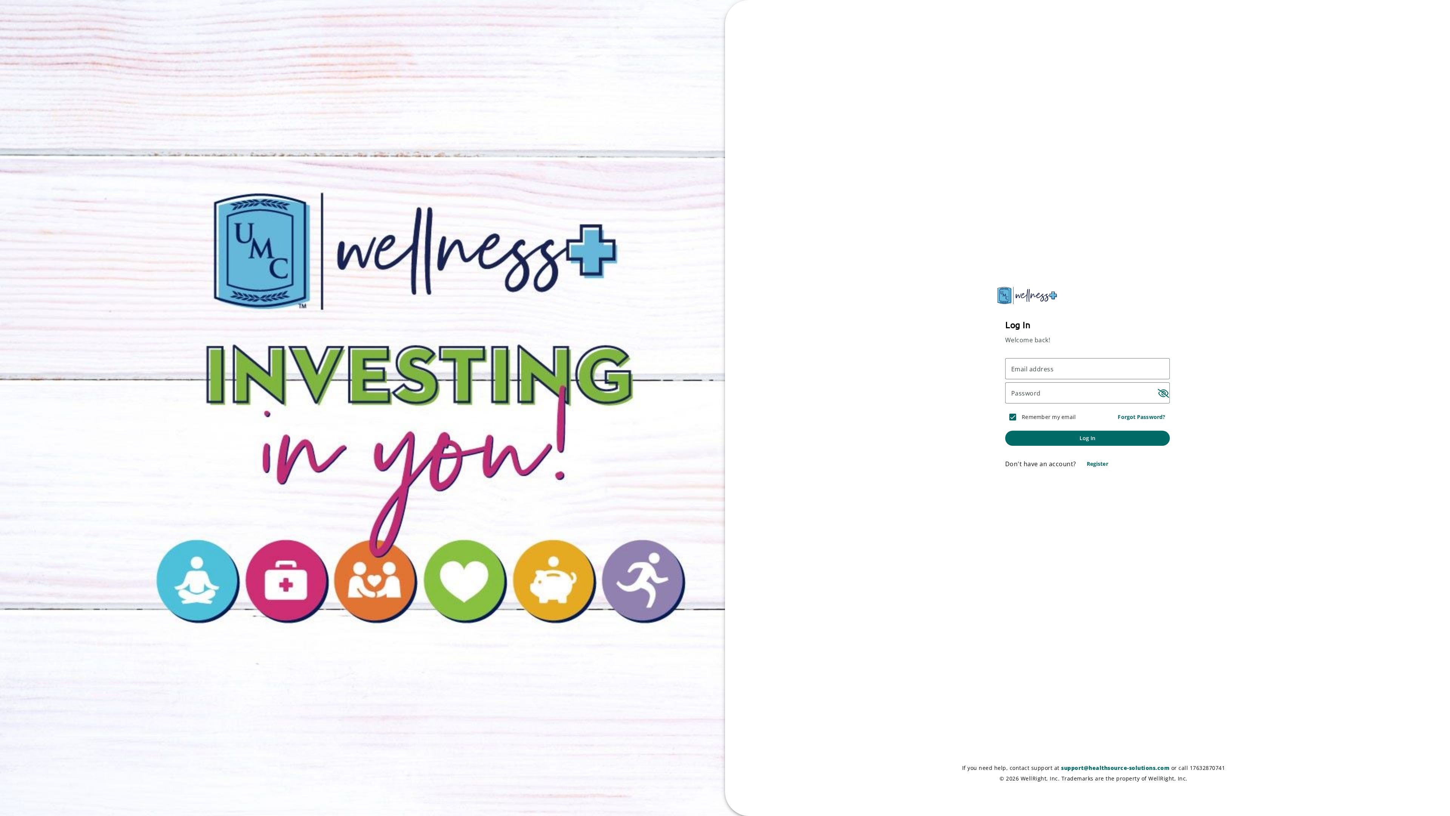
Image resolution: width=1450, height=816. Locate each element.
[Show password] (1162, 392)
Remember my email (1049, 416)
